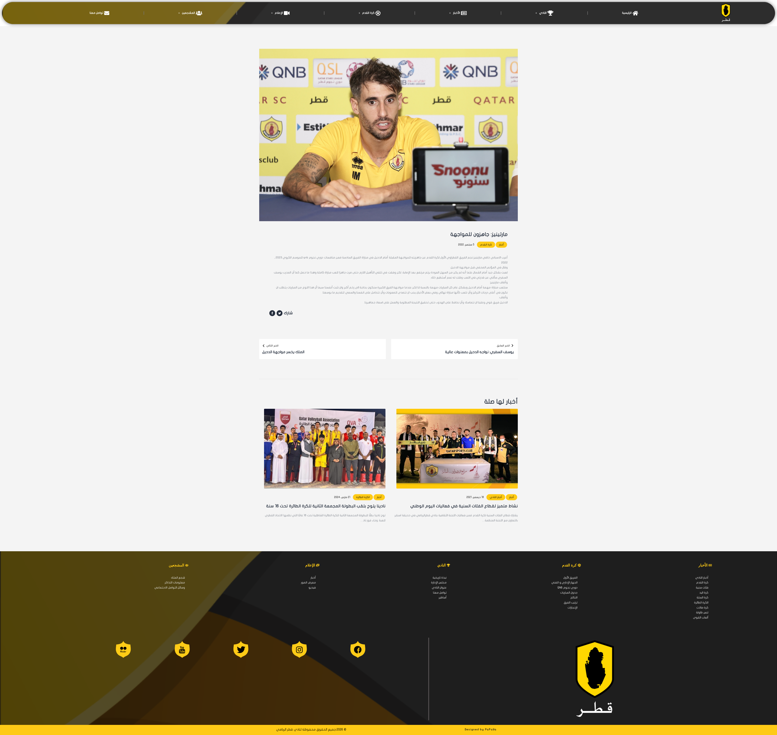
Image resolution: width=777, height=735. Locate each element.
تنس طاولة (702, 612)
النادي (543, 12)
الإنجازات (572, 607)
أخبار (501, 244)
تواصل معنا (96, 12)
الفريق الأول (570, 577)
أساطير (443, 597)
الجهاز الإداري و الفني (564, 582)
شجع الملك (178, 577)
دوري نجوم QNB (567, 587)
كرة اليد (703, 592)
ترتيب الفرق (570, 602)
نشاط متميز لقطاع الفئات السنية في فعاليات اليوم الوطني (464, 506)
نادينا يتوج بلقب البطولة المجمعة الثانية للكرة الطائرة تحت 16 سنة (325, 506)
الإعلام (279, 12)
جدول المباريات (568, 592)
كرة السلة (702, 597)
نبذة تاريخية (440, 577)
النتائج (573, 597)
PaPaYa (491, 729)
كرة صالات (702, 607)
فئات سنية (702, 587)
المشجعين (188, 12)
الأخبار (456, 12)
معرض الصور (308, 582)
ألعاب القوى (700, 617)
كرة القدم (368, 12)
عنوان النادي (439, 587)
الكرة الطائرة (363, 497)
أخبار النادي (496, 497)
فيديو (312, 587)
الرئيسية (627, 12)
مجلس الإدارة (439, 582)
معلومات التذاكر (175, 582)
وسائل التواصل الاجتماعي (169, 587)
